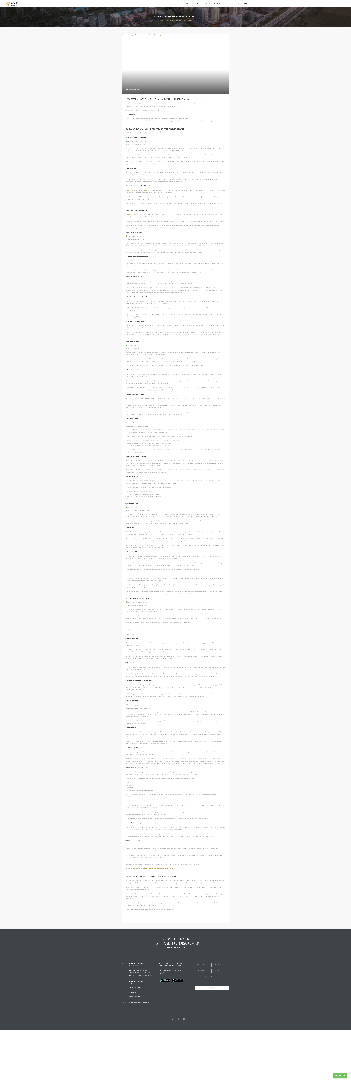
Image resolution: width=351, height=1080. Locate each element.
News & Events (231, 3)
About (195, 3)
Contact (245, 3)
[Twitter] (172, 1018)
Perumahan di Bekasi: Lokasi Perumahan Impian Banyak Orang (153, 868)
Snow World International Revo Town (137, 190)
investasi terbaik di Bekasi (180, 894)
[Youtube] (183, 1018)
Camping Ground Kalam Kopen (136, 214)
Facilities (217, 3)
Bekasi (129, 917)
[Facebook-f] (167, 1018)
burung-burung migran (187, 387)
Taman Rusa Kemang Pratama (135, 261)
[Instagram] (178, 1018)
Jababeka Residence (145, 917)
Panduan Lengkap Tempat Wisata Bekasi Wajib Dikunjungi (157, 99)
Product (205, 3)
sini (155, 909)
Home (187, 3)
